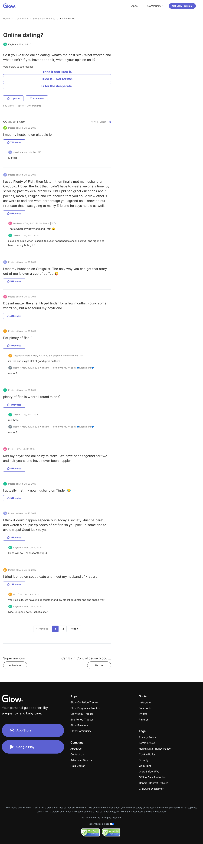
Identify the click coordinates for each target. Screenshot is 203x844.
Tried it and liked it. (57, 72)
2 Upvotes (15, 584)
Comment (38, 98)
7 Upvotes (15, 142)
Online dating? (68, 18)
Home (6, 18)
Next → (74, 628)
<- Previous (15, 665)
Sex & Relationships (44, 18)
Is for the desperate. (57, 86)
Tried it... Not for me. (57, 79)
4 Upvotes (15, 316)
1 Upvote (15, 98)
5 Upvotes (15, 213)
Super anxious (14, 658)
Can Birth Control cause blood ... (86, 658)
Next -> (99, 665)
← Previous (42, 628)
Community (21, 18)
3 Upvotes (15, 498)
